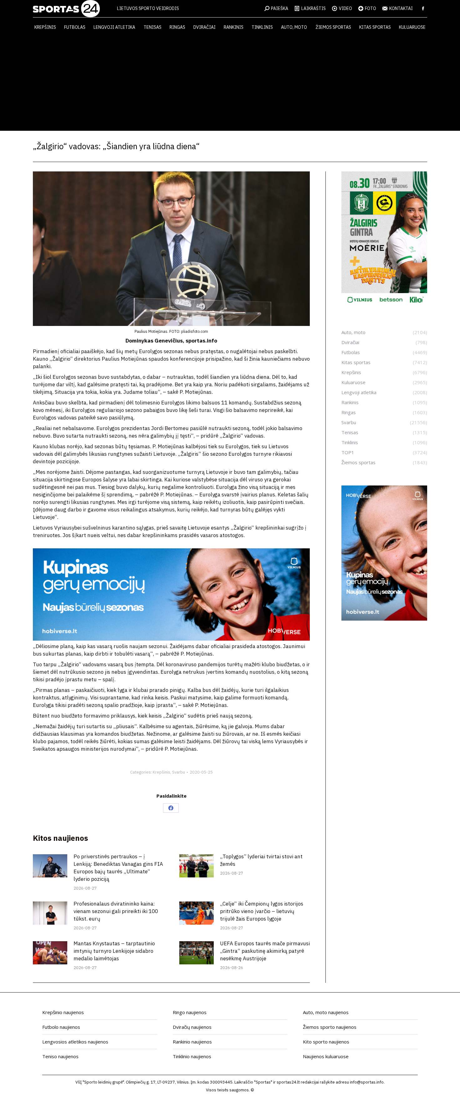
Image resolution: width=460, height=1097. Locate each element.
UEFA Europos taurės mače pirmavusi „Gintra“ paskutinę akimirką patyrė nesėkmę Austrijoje (265, 951)
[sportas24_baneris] (384, 619)
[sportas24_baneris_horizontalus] (171, 638)
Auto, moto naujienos (326, 1012)
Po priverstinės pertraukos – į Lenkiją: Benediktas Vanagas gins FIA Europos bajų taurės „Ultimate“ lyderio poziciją (118, 867)
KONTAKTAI (401, 8)
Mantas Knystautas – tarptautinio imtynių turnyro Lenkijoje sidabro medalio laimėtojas (114, 951)
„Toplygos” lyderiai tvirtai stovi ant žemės (261, 860)
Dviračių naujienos (192, 1027)
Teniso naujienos (60, 1056)
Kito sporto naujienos (326, 1042)
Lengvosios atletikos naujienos (75, 1042)
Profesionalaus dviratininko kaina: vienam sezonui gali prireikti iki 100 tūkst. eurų (116, 911)
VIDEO (345, 8)
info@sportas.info (367, 1082)
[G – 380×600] (384, 305)
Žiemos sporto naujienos (329, 1027)
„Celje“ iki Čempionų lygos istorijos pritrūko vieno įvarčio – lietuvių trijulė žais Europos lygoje (261, 911)
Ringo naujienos (190, 1012)
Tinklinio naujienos (192, 1056)
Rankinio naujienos (192, 1042)
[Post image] (50, 865)
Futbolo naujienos (61, 1027)
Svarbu (178, 772)
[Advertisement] (230, 84)
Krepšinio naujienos (63, 1012)
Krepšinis (161, 772)
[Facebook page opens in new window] (423, 8)
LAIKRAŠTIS (313, 8)
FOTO (370, 8)
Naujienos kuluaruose (326, 1056)
